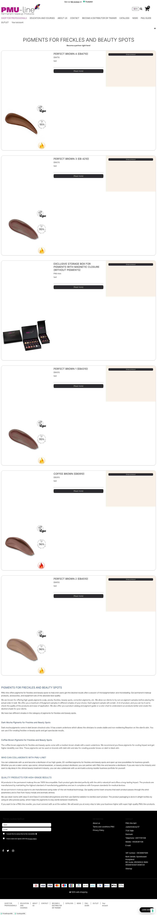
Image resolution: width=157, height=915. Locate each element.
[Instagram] (14, 850)
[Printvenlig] (155, 28)
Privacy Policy (32, 839)
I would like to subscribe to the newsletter (30, 833)
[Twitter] (9, 850)
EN (136, 9)
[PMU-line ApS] (65, 9)
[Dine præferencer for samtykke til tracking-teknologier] (152, 910)
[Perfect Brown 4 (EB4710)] (26, 100)
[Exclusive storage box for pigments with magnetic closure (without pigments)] (26, 310)
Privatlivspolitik (7, 913)
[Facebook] (4, 850)
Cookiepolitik (20, 913)
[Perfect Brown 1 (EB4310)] (26, 415)
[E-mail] (26, 829)
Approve (8, 843)
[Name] (26, 825)
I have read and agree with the (21, 839)
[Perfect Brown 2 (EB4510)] (26, 625)
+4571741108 (140, 838)
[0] (147, 10)
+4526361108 (137, 842)
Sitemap (128, 869)
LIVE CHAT (147, 910)
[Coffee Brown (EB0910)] (26, 520)
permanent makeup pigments (19, 790)
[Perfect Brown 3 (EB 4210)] (26, 205)
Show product (131, 54)
